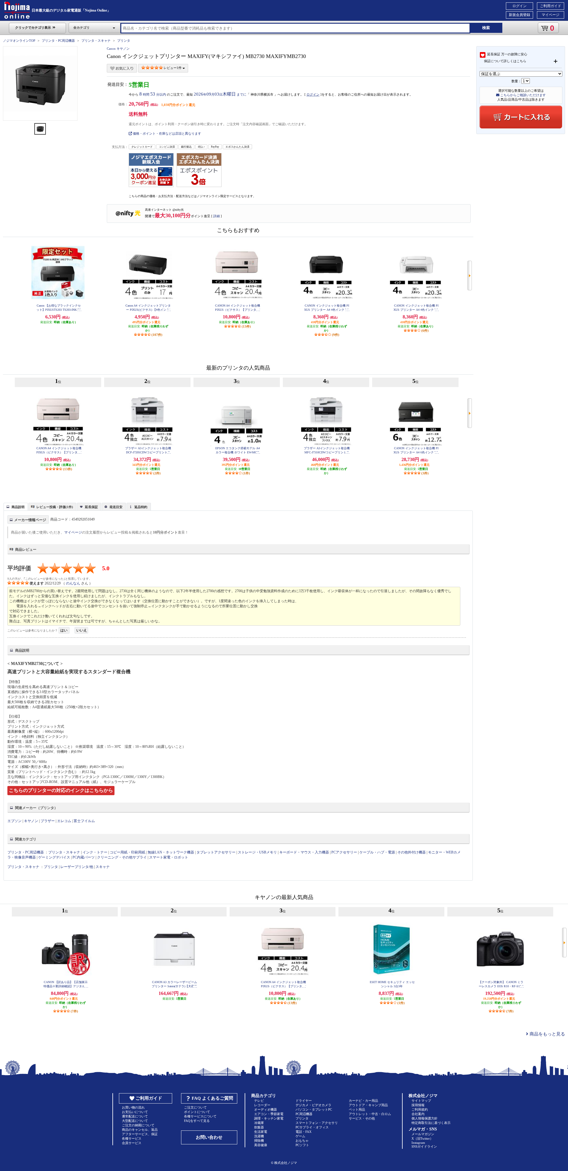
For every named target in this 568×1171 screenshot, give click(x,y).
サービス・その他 (362, 1118)
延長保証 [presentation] (91, 507)
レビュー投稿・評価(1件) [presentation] (54, 507)
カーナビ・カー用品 (363, 1100)
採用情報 (418, 1105)
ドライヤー (304, 1100)
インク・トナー (95, 852)
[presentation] (15, 506)
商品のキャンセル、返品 (140, 1129)
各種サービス (131, 1138)
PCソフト (302, 1145)
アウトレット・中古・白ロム (370, 1114)
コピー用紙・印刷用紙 (127, 852)
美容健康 (260, 1145)
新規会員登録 (519, 15)
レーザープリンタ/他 (76, 867)
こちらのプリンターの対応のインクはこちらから (61, 790)
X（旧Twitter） (422, 1138)
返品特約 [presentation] (140, 507)
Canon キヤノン (118, 48)
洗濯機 (259, 1136)
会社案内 (418, 1114)
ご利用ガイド (550, 6)
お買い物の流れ (133, 1107)
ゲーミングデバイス (54, 857)
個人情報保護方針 (425, 1118)
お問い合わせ (209, 1137)
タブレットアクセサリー (215, 852)
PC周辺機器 (304, 1114)
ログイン (519, 6)
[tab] (16, 506)
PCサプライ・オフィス (312, 1127)
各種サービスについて (200, 1116)
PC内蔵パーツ (83, 857)
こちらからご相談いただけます (522, 95)
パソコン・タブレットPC (314, 1109)
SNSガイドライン (424, 1146)
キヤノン (31, 821)
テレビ (259, 1100)
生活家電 (260, 1131)
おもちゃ (302, 1140)
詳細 (216, 216)
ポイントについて (197, 1112)
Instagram (418, 1142)
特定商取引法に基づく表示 (431, 1123)
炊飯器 (259, 1127)
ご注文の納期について (138, 1125)
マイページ (550, 15)
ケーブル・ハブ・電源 (377, 852)
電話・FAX (304, 1131)
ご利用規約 (420, 1109)
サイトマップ (421, 1100)
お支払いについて (135, 1112)
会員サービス (131, 1143)
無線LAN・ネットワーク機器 (171, 852)
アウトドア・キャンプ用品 (368, 1105)
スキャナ (103, 867)
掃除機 (259, 1140)
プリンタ (123, 40)
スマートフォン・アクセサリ (317, 1123)
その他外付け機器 (411, 852)
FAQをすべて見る (197, 1120)
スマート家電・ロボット (168, 857)
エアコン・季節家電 (268, 1114)
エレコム (64, 821)
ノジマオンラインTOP (19, 40)
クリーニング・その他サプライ (122, 857)
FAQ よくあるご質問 (212, 1098)
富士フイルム (84, 821)
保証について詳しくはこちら (505, 61)
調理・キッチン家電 (268, 1118)
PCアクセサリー (344, 852)
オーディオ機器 (265, 1109)
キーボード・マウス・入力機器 (304, 852)
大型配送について (135, 1120)
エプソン (14, 821)
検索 (486, 27)
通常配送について (135, 1116)
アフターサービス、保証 (140, 1134)
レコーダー (262, 1105)
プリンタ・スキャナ (96, 40)
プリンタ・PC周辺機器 (58, 40)
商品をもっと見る (546, 1034)
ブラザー (48, 821)
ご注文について (195, 1107)
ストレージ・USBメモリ (257, 852)
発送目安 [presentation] (115, 507)
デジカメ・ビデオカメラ (313, 1105)
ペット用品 (357, 1109)
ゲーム (300, 1136)
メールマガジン (423, 1134)
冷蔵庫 (259, 1123)
